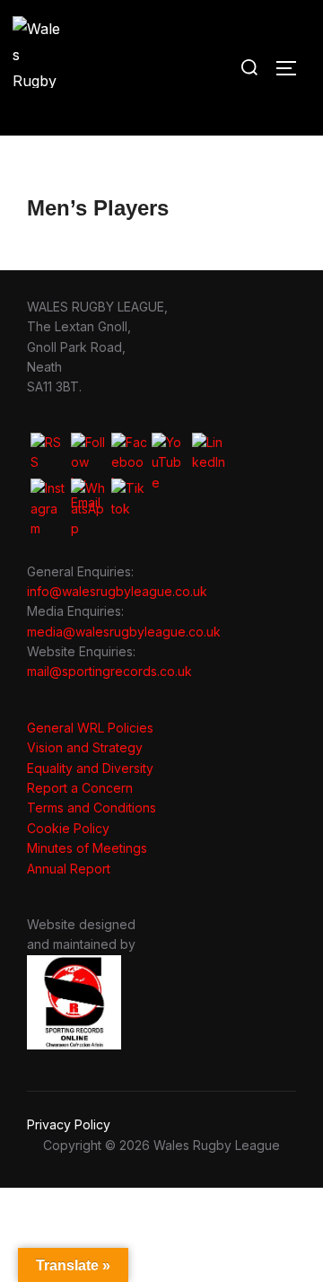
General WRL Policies (90, 727)
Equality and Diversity (90, 768)
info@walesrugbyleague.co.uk (117, 591)
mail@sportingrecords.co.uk (109, 671)
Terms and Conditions (91, 807)
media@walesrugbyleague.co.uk (124, 631)
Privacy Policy (68, 1124)
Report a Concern (80, 787)
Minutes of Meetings (87, 848)
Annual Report (68, 868)
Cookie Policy (68, 828)
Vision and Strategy (85, 747)
